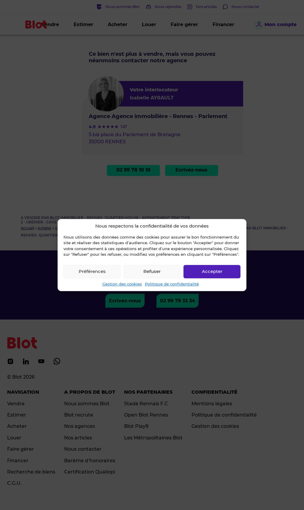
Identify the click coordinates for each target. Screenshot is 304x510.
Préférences (92, 271)
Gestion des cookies (122, 284)
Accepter (212, 271)
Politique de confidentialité (172, 284)
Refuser (152, 271)
